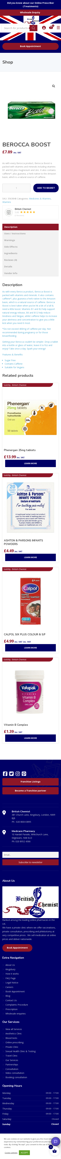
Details (8, 266)
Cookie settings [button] (11, 1153)
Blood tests (11, 1038)
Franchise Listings (30, 781)
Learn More (30, 463)
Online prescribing (14, 1042)
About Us (10, 964)
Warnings (9, 240)
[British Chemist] (30, 20)
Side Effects (11, 246)
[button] (53, 86)
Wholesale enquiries (15, 1013)
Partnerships (11, 1064)
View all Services (13, 1029)
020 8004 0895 (23, 821)
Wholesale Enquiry (30, 12)
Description (10, 226)
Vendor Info (10, 273)
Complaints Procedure (16, 1004)
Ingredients (10, 253)
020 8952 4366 (22, 841)
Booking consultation (16, 1077)
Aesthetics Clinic (13, 1033)
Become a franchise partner (30, 790)
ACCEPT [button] (24, 1152)
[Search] (33, 28)
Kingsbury (10, 969)
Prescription (11, 1009)
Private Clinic (11, 1046)
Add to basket (46, 187)
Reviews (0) (10, 259)
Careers (9, 987)
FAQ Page (10, 978)
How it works (12, 973)
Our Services (11, 1060)
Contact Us (11, 1000)
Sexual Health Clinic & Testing (20, 1051)
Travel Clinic (11, 1055)
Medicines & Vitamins (40, 198)
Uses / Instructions (15, 233)
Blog (7, 995)
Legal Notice (11, 982)
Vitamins (6, 202)
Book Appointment (30, 46)
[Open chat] (55, 1141)
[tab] (30, 227)
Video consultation (14, 1072)
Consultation (11, 1069)
